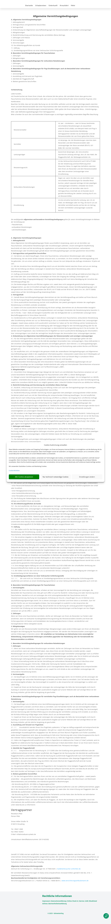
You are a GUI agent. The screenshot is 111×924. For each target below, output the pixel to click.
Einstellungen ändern (87, 477)
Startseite (29, 5)
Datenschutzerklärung (58, 901)
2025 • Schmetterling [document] (56, 913)
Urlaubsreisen (40, 5)
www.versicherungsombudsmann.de (75, 881)
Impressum (46, 901)
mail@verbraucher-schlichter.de (69, 869)
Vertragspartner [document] (21, 810)
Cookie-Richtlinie (14, 470)
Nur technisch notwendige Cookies (55, 477)
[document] (55, 16)
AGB (86, 901)
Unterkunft (53, 5)
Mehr (73, 5)
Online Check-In (72, 901)
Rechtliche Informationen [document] (57, 896)
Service (81, 901)
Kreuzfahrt (64, 5)
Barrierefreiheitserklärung (58, 903)
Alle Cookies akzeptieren (24, 477)
